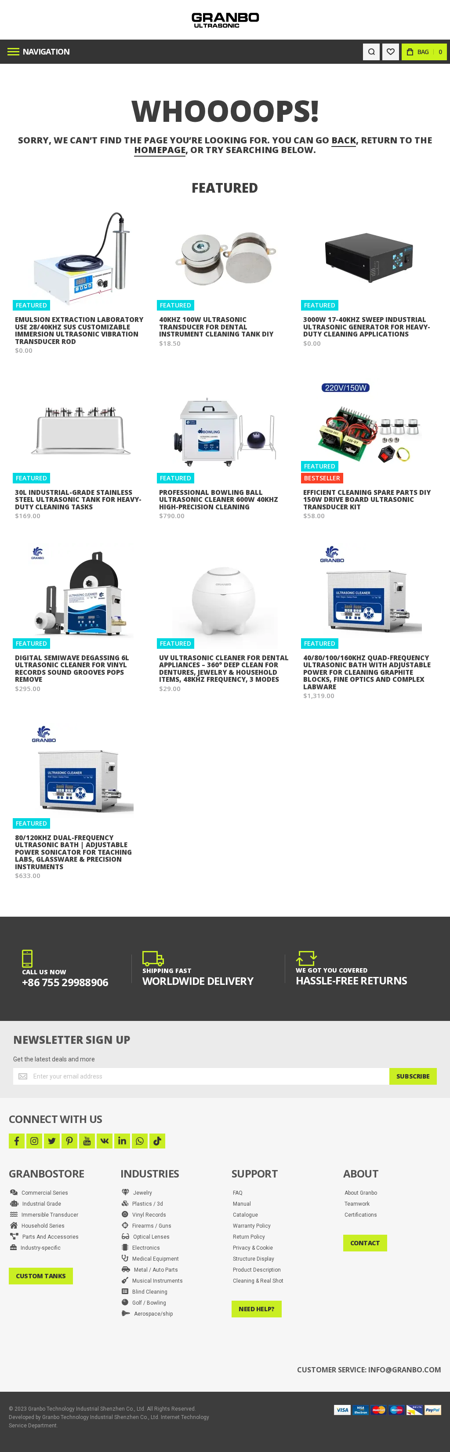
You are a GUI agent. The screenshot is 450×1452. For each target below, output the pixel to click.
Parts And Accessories (48, 1237)
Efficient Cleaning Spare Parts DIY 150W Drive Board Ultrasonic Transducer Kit (367, 499)
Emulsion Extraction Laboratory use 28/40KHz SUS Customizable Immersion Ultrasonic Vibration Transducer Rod (79, 330)
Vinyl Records (147, 1215)
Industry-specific (39, 1248)
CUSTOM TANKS (41, 1276)
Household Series (41, 1226)
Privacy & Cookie (253, 1248)
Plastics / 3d (145, 1204)
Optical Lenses (149, 1237)
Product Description (257, 1270)
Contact (365, 1243)
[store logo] (225, 20)
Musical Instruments (155, 1281)
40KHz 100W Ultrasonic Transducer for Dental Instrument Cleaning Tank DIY (216, 326)
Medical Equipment (153, 1259)
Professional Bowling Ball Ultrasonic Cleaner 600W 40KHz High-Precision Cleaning (218, 499)
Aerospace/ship (151, 1314)
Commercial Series (43, 1193)
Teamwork (357, 1204)
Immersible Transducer (48, 1215)
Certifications (361, 1215)
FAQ (238, 1193)
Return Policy (249, 1237)
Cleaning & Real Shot (258, 1281)
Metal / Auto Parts (154, 1270)
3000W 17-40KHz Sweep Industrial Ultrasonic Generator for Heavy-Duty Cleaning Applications (366, 326)
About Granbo (361, 1193)
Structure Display (253, 1259)
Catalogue (245, 1215)
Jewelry (140, 1193)
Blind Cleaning (147, 1292)
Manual (242, 1204)
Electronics (144, 1248)
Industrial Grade (39, 1204)
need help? (257, 1309)
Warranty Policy (252, 1226)
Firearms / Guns (149, 1226)
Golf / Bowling (147, 1303)
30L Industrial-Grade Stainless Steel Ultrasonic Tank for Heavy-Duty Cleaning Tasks (78, 499)
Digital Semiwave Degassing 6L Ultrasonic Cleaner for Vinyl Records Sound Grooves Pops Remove (72, 668)
